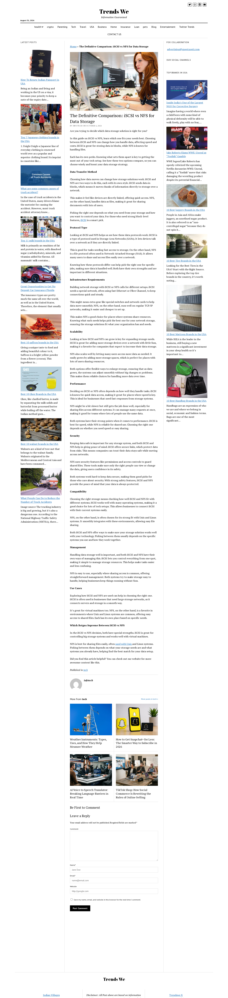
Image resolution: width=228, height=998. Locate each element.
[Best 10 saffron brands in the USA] (41, 327)
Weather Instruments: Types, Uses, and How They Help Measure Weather (88, 743)
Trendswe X (176, 995)
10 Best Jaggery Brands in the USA (185, 210)
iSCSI (83, 220)
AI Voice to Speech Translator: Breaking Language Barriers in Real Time (89, 793)
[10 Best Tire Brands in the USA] (186, 246)
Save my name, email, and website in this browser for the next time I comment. (107, 900)
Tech (73, 26)
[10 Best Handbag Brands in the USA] (186, 378)
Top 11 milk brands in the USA (38, 240)
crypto (50, 26)
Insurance (125, 26)
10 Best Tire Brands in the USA (183, 260)
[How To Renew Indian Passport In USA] (41, 64)
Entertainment (167, 26)
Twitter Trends (186, 26)
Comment (74, 829)
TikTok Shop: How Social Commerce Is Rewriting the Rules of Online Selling (133, 793)
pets (145, 26)
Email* (72, 876)
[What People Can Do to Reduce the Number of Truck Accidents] (41, 482)
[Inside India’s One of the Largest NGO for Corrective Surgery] (186, 90)
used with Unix (123, 644)
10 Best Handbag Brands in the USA (186, 400)
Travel (83, 26)
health (37, 26)
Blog (153, 26)
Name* (73, 865)
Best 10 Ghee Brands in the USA (38, 394)
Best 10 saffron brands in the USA (40, 342)
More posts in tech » (149, 699)
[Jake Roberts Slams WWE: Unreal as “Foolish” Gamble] (186, 139)
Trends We (114, 11)
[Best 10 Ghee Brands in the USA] (41, 379)
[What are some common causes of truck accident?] (41, 176)
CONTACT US (114, 34)
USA (92, 26)
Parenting (62, 26)
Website (73, 886)
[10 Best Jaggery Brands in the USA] (186, 196)
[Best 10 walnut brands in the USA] (41, 430)
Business (102, 26)
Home (113, 26)
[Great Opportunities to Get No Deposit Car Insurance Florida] (41, 275)
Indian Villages (51, 995)
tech (85, 670)
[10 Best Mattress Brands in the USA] (184, 308)
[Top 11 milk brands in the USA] (41, 227)
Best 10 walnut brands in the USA (39, 444)
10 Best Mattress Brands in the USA (186, 334)
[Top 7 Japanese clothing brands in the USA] (41, 120)
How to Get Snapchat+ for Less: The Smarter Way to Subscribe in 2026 (136, 743)
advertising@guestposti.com (183, 49)
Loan (136, 26)
